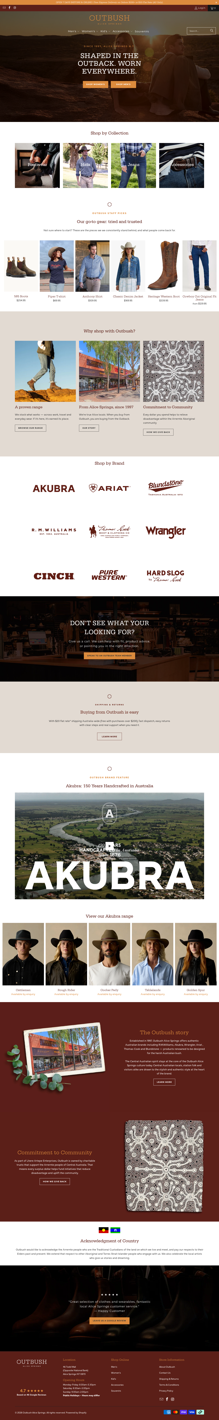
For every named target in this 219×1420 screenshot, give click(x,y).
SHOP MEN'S (123, 84)
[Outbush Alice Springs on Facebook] (9, 8)
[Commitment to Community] (164, 1167)
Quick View (21, 273)
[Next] (212, 959)
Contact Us (165, 1372)
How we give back (158, 432)
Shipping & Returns (169, 1378)
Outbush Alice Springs (34, 1412)
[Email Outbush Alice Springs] (4, 8)
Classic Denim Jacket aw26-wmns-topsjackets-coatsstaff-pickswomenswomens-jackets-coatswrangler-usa (128, 266)
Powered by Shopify (76, 1412)
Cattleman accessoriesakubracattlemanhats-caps (23, 954)
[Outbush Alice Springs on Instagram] (14, 8)
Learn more (164, 1082)
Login (201, 7)
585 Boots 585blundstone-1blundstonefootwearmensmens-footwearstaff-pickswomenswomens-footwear (21, 266)
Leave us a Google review (109, 1320)
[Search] (212, 30)
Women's (116, 1372)
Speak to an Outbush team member (109, 655)
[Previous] (6, 959)
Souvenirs (116, 1390)
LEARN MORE (109, 736)
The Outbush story (164, 1032)
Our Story (89, 428)
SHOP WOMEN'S (95, 84)
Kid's (113, 1378)
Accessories (117, 1384)
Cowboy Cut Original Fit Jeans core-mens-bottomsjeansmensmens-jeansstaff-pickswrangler (199, 266)
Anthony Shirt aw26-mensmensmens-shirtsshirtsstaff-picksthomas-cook (92, 266)
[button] (74, 31)
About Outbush (167, 1366)
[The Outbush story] (55, 1057)
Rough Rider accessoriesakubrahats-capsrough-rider (66, 954)
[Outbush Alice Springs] (109, 20)
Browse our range (30, 428)
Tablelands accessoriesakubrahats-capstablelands (152, 954)
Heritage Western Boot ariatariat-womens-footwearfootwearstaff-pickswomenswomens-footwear (164, 266)
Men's (114, 1366)
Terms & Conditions (169, 1384)
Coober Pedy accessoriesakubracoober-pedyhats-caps (109, 954)
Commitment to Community (54, 1152)
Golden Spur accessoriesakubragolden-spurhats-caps (196, 954)
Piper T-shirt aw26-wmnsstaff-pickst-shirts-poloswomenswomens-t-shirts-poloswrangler (57, 266)
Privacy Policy (166, 1390)
